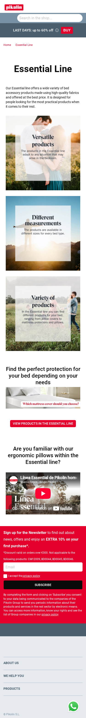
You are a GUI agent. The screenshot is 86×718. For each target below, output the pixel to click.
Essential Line (24, 45)
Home (7, 45)
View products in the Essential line (43, 423)
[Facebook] (25, 629)
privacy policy (31, 576)
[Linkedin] (61, 629)
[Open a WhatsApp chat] (73, 706)
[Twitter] (34, 629)
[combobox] (50, 18)
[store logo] (14, 6)
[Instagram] (52, 629)
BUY (67, 30)
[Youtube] (43, 629)
